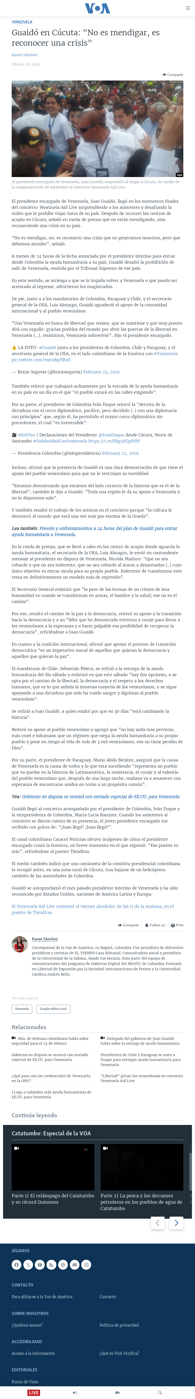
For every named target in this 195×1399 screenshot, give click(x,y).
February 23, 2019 (101, 371)
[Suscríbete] (74, 1265)
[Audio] (75, 1392)
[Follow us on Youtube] (39, 1265)
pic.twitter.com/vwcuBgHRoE (41, 359)
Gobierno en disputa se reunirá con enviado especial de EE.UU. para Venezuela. (101, 796)
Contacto (108, 1297)
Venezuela (22, 22)
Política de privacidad (119, 1325)
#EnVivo (26, 434)
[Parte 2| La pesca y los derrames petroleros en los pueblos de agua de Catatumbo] (142, 1167)
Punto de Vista (25, 1382)
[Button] (172, 75)
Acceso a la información (33, 1354)
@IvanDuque (111, 434)
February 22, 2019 (120, 453)
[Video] (117, 1392)
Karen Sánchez (25, 55)
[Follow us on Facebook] (16, 1265)
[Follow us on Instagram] (86, 1265)
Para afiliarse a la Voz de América (42, 1297)
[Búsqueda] (160, 1392)
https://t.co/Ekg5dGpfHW (114, 440)
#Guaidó (47, 347)
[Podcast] (63, 1265)
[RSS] (51, 1265)
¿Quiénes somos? (27, 1325)
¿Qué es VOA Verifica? (119, 1354)
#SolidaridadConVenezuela (60, 440)
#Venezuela (165, 353)
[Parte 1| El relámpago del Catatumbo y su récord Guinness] (53, 1167)
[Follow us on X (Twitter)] (28, 1265)
